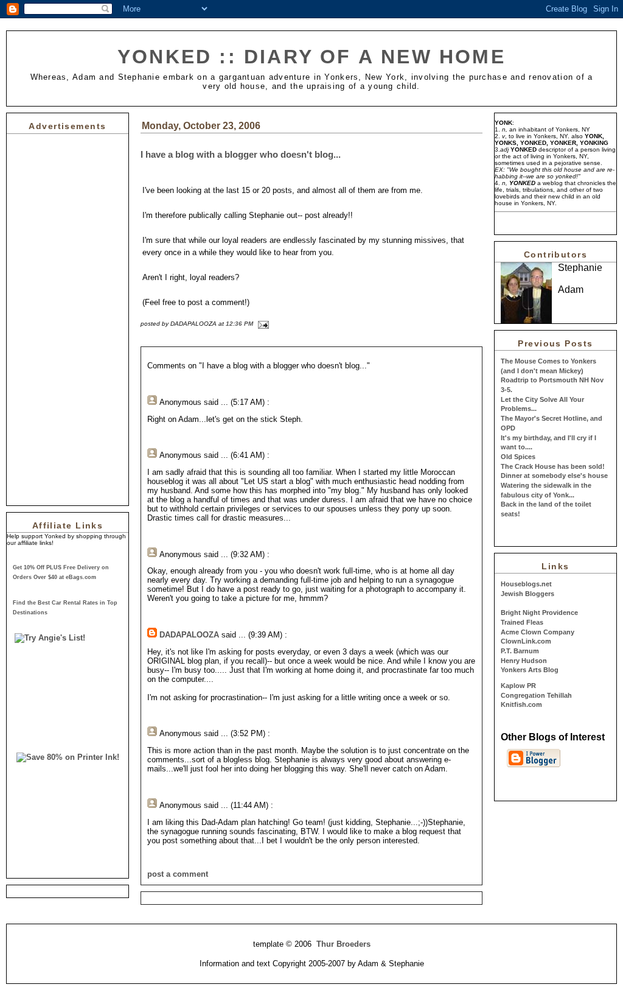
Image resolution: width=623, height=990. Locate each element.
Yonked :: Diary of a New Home (311, 57)
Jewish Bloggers (527, 593)
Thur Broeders (343, 944)
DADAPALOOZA (189, 634)
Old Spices (518, 456)
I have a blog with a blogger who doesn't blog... (241, 154)
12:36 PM (239, 323)
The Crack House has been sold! (553, 466)
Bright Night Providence (539, 612)
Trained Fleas (522, 622)
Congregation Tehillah (536, 695)
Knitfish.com (521, 704)
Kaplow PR (518, 685)
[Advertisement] (43, 316)
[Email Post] (262, 323)
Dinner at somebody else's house (554, 475)
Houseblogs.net (526, 584)
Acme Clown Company (537, 632)
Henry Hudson (524, 660)
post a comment (177, 874)
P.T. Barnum (520, 651)
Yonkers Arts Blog (530, 669)
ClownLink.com (526, 641)
